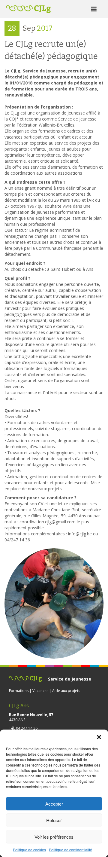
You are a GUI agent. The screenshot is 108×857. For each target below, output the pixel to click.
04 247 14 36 (27, 728)
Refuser (54, 820)
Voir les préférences (54, 837)
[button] (99, 737)
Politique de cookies (29, 849)
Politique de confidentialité (70, 849)
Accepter (54, 803)
